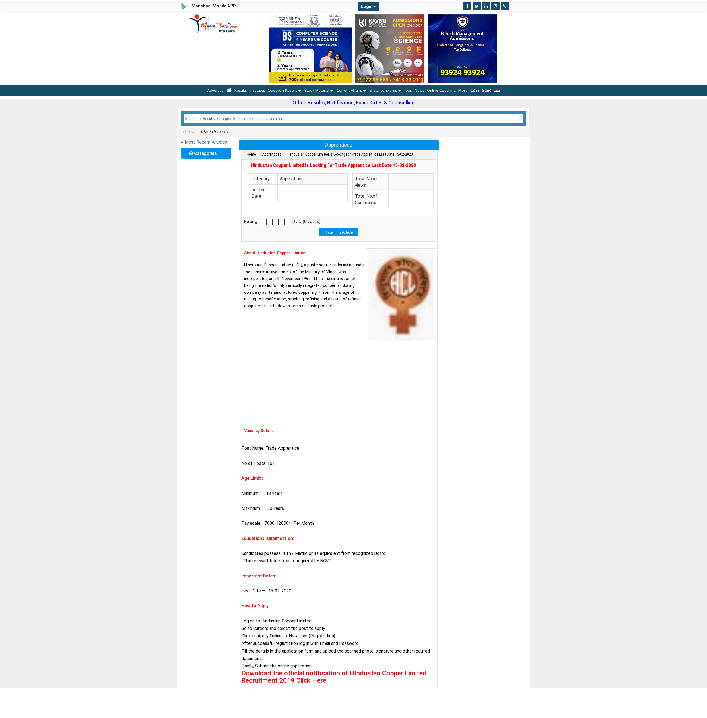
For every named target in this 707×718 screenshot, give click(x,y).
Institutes (257, 90)
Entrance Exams (383, 90)
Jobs (408, 90)
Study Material (317, 90)
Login (367, 6)
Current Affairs (349, 90)
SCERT (488, 90)
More (463, 90)
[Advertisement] (338, 384)
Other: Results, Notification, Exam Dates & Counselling (353, 102)
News (419, 90)
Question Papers (282, 90)
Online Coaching (441, 90)
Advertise (215, 90)
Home (189, 132)
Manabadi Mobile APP (214, 6)
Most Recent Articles (206, 142)
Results (240, 90)
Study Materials (216, 132)
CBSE (474, 90)
